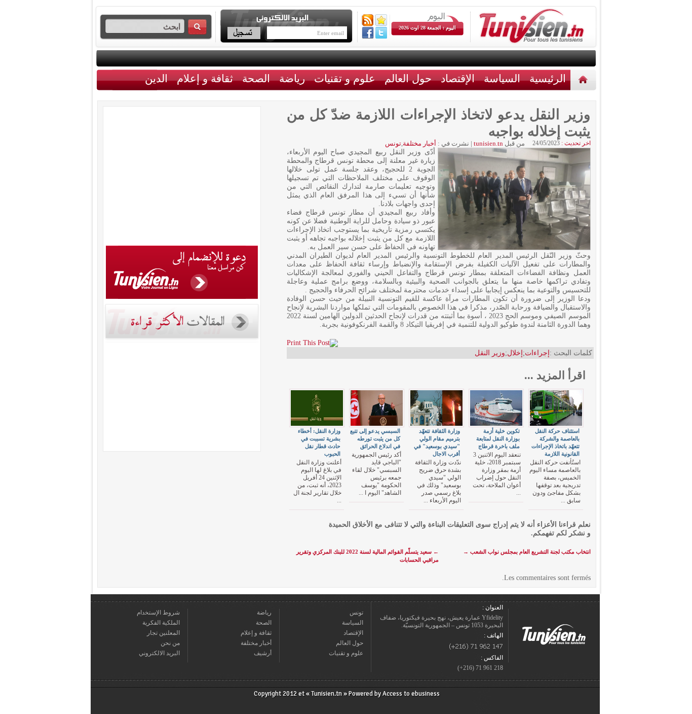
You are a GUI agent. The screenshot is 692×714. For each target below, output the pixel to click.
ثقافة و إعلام (205, 78)
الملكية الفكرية (161, 622)
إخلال (515, 353)
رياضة (292, 78)
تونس (393, 143)
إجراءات (537, 353)
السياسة (502, 78)
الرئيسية (584, 79)
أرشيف (263, 653)
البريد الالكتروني (159, 653)
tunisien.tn (488, 143)
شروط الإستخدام (158, 612)
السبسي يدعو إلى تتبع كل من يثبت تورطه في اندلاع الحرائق (375, 438)
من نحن (170, 643)
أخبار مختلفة (419, 143)
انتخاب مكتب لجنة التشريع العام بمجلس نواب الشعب (527, 552)
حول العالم (408, 78)
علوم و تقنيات (344, 78)
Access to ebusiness (411, 694)
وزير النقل (490, 353)
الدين (156, 78)
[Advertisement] (182, 177)
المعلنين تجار (163, 632)
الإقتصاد (458, 78)
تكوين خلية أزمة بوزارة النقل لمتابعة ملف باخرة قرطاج (498, 438)
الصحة (256, 78)
